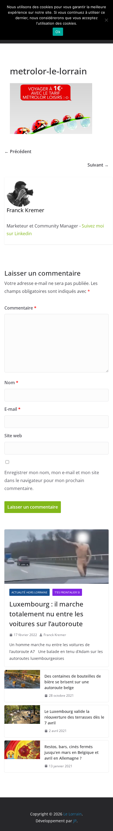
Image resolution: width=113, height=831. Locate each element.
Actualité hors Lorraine (29, 592)
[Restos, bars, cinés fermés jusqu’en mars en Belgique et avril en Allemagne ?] (22, 756)
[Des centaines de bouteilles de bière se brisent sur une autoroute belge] (22, 686)
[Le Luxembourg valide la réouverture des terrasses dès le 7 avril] (22, 721)
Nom (11, 383)
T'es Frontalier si (67, 592)
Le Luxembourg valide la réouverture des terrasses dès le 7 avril (74, 717)
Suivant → (98, 165)
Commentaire (20, 308)
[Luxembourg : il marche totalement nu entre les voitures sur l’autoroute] (56, 556)
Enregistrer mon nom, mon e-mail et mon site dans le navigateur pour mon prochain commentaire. (51, 480)
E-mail (12, 409)
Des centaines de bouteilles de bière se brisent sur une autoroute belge (72, 681)
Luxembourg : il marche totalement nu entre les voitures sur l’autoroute (46, 613)
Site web (13, 436)
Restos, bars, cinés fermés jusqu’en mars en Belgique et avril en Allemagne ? (71, 752)
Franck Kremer (55, 634)
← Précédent (17, 151)
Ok (57, 32)
